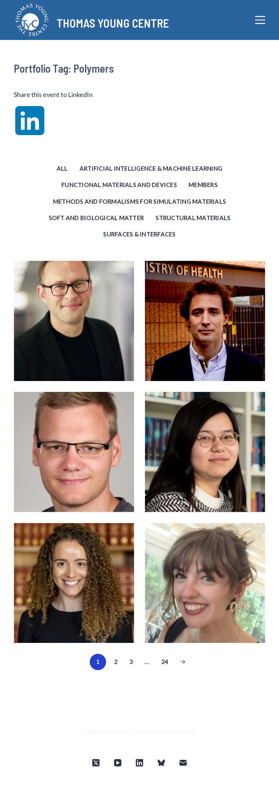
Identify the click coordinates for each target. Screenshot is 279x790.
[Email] (183, 763)
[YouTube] (118, 763)
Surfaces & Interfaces (139, 234)
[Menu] (260, 20)
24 (164, 661)
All (62, 168)
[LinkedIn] (139, 763)
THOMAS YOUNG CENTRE (113, 23)
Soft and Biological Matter (96, 217)
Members (203, 184)
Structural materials (192, 217)
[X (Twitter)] (96, 763)
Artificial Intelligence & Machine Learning (151, 168)
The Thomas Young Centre (165, 732)
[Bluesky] (161, 763)
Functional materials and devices (119, 184)
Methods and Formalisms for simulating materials (139, 201)
